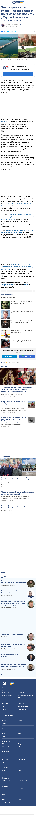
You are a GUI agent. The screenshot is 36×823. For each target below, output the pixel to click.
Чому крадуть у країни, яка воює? (12, 634)
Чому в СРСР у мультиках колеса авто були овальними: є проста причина (13, 404)
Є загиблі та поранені (7, 510)
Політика (21, 703)
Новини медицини (6, 788)
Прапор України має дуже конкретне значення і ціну (13, 645)
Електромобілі (22, 759)
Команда (20, 687)
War (20, 24)
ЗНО (3, 749)
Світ (3, 706)
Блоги (4, 709)
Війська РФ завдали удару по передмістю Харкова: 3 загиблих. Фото (16, 507)
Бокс (19, 733)
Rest (3, 572)
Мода (19, 799)
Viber (26, 285)
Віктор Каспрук (5, 595)
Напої (19, 770)
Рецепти (4, 770)
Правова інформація (7, 690)
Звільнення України (26, 291)
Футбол (4, 731)
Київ (3, 718)
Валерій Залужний (6, 585)
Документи (21, 692)
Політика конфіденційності (25, 690)
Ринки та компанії (6, 780)
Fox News (4, 122)
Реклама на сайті (6, 692)
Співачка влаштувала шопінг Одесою (11, 394)
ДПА (19, 746)
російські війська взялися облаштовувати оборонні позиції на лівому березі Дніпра (17, 267)
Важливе (4, 366)
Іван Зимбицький (6, 637)
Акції (3, 762)
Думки (4, 577)
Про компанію (5, 687)
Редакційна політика (6, 294)
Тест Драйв (5, 759)
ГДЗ (3, 744)
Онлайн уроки (5, 746)
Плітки (19, 797)
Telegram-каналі (7, 285)
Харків (19, 718)
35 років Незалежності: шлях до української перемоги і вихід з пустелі (13, 581)
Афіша (3, 797)
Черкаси (4, 723)
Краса (3, 799)
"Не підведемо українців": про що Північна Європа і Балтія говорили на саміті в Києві (16, 479)
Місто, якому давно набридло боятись (11, 655)
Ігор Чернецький (6, 649)
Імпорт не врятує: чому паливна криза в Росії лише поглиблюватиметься (13, 665)
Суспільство (22, 709)
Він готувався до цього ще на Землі (11, 424)
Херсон (9, 291)
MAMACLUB (21, 788)
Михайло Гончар (6, 669)
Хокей (3, 733)
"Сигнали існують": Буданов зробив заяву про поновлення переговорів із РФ (17, 493)
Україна (4, 291)
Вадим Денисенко (6, 607)
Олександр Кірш (6, 659)
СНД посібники (5, 751)
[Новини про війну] (4, 363)
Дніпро (20, 720)
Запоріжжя (4, 720)
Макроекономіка (22, 780)
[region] (18, 105)
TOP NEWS (5, 457)
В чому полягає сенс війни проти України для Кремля (12, 592)
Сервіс (19, 762)
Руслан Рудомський (12, 24)
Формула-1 (4, 736)
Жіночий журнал (6, 802)
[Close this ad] (35, 813)
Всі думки (4, 675)
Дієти (3, 772)
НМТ (19, 749)
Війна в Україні (16, 291)
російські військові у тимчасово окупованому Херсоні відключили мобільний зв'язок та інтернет (17, 217)
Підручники (21, 744)
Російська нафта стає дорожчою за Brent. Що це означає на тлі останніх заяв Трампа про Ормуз (13, 603)
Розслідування (23, 706)
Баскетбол (21, 731)
